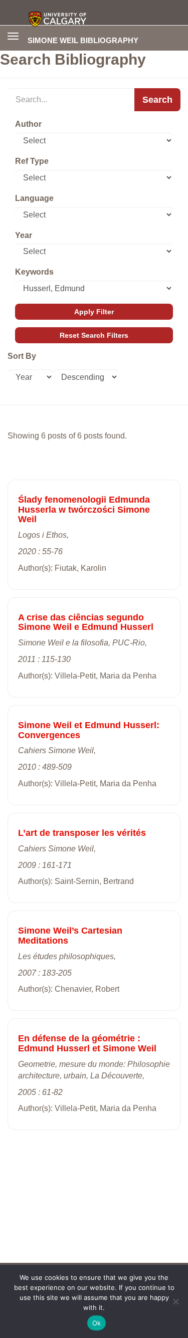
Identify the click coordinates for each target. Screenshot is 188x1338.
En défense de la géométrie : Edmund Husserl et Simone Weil (87, 1043)
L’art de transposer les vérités (82, 833)
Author (28, 124)
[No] (175, 1301)
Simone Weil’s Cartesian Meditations (70, 936)
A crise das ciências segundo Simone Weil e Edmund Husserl (85, 622)
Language (34, 198)
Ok (96, 1323)
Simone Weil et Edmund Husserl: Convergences (88, 730)
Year (23, 235)
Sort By (22, 356)
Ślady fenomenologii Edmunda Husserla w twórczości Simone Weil (84, 510)
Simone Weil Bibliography (83, 40)
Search (157, 100)
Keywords (34, 272)
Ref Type (32, 161)
